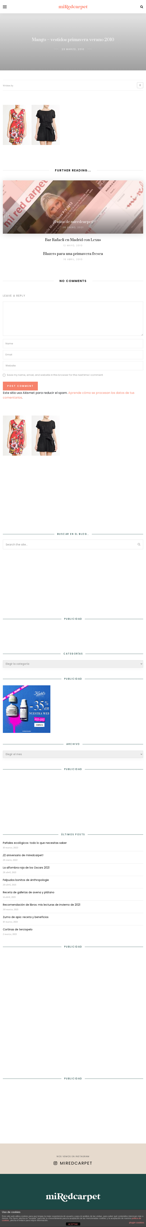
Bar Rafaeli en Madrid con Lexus (73, 240)
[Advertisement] (73, 491)
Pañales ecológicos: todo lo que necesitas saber (35, 843)
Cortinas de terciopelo (18, 929)
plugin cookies (136, 1222)
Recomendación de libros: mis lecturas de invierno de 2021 (41, 905)
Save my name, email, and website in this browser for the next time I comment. (55, 375)
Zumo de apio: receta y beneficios (25, 917)
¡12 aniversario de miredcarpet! (23, 855)
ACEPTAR (73, 1224)
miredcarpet (76, 1163)
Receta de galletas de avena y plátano (28, 892)
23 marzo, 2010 (73, 49)
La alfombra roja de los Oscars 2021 (26, 867)
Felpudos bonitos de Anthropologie (26, 880)
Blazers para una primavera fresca (73, 254)
